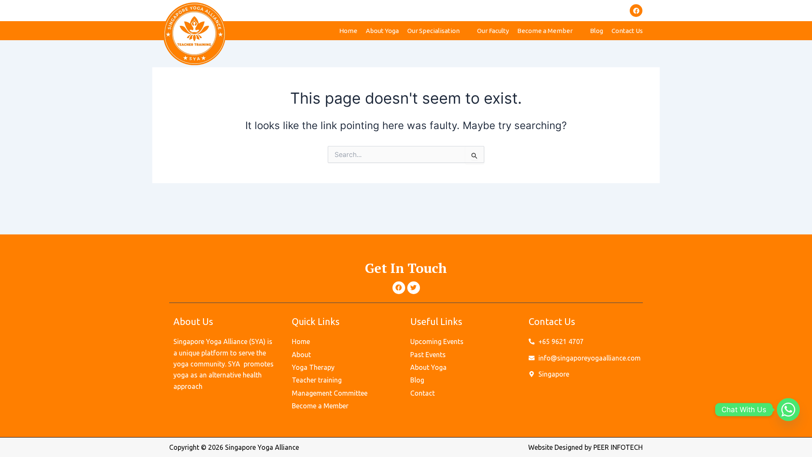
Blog (596, 30)
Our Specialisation (433, 30)
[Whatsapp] (788, 409)
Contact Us (627, 30)
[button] (438, 30)
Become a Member (545, 30)
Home (348, 30)
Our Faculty (493, 30)
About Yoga (382, 30)
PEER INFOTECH (618, 447)
